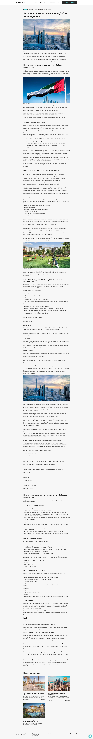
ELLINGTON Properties (30, 566)
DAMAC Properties (29, 564)
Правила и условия (51, 733)
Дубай (36, 113)
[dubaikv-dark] (19, 2)
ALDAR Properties (29, 562)
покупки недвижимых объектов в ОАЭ (44, 173)
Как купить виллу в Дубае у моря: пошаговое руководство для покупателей (34, 720)
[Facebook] (71, 733)
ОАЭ (49, 74)
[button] (25, 2)
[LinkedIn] (76, 733)
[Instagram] (73, 733)
